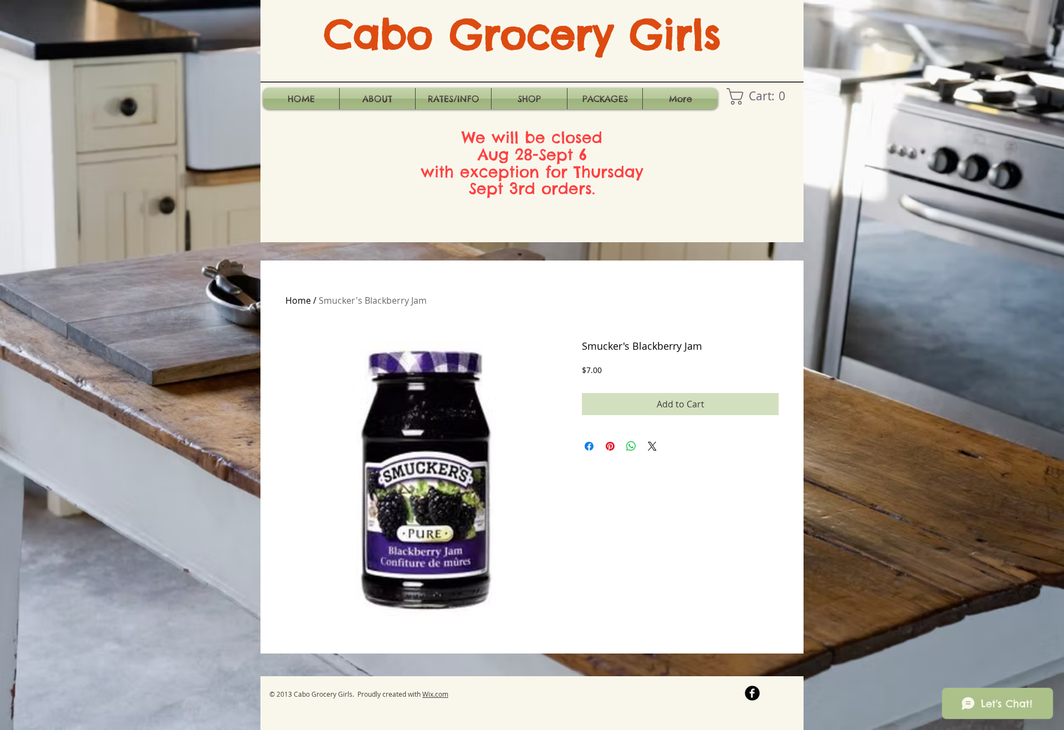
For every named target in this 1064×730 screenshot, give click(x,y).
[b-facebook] (752, 693)
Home (298, 300)
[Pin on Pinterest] (610, 446)
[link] (760, 96)
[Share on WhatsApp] (631, 446)
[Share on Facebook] (589, 446)
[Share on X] (652, 446)
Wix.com (435, 694)
